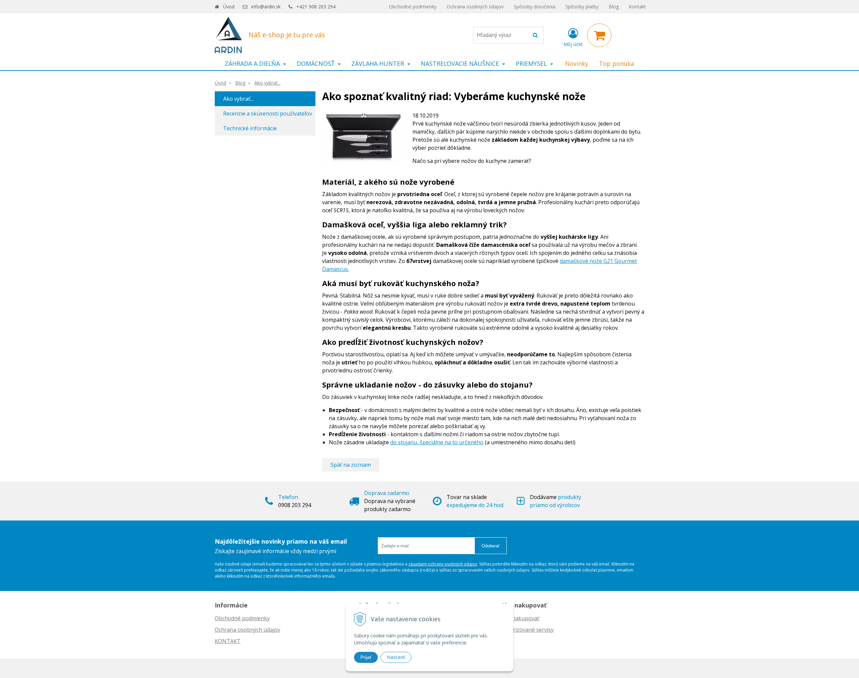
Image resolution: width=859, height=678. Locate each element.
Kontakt (637, 6)
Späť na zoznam (351, 464)
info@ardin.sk (266, 6)
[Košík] (599, 35)
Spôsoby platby (582, 6)
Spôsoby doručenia (534, 6)
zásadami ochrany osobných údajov (442, 564)
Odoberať (491, 545)
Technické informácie (250, 128)
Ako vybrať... (267, 83)
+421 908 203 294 (316, 6)
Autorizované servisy (527, 629)
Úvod (229, 6)
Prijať (365, 657)
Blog (614, 6)
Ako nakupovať (520, 618)
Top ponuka (616, 63)
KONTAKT (228, 641)
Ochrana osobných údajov (475, 6)
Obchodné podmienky (413, 6)
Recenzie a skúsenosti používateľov (267, 113)
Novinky (576, 63)
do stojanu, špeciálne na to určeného (437, 442)
